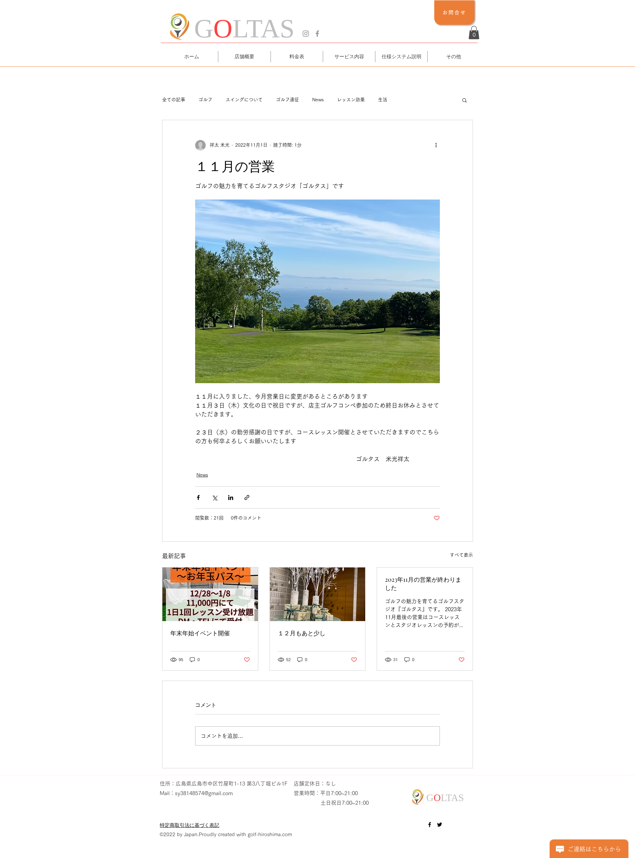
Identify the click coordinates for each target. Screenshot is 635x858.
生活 (382, 99)
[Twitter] (439, 824)
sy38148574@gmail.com (204, 793)
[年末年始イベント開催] (210, 594)
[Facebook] (317, 33)
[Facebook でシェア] (198, 497)
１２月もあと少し (301, 633)
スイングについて (244, 99)
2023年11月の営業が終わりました (423, 583)
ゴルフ (205, 99)
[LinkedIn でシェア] (231, 497)
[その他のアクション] (436, 145)
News (318, 99)
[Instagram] (306, 33)
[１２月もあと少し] (317, 594)
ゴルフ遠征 (287, 99)
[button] (474, 32)
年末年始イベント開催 (200, 633)
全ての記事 (173, 99)
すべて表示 (461, 555)
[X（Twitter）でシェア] (214, 497)
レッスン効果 (351, 99)
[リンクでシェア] (247, 497)
